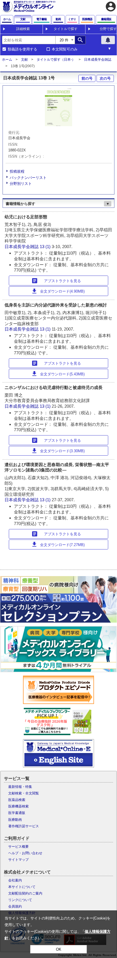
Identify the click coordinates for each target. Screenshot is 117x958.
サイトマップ (18, 860)
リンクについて (20, 900)
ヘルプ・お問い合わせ (25, 853)
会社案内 (15, 880)
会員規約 (15, 906)
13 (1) (46, 246)
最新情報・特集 (20, 787)
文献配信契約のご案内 (25, 893)
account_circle (111, 6)
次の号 (105, 78)
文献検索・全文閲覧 (23, 793)
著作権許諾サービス (23, 826)
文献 (24, 60)
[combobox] (28, 40)
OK (58, 949)
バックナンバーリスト (28, 177)
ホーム (7, 60)
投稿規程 (17, 171)
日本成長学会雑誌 (97, 60)
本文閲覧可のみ (65, 49)
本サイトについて (21, 887)
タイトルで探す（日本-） (56, 60)
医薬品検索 (16, 800)
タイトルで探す (66, 29)
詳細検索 (23, 29)
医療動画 (15, 820)
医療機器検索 (18, 806)
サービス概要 (18, 847)
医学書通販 (16, 813)
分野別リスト (21, 183)
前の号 (87, 78)
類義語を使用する (22, 49)
